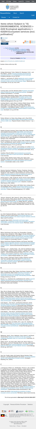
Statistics (30, 404)
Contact (28, 1)
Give (33, 1)
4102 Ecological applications (20, 50)
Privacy (18, 426)
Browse (3, 17)
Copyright (6, 404)
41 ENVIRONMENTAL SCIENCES (17, 49)
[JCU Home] (12, 6)
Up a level (4, 38)
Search (22, 13)
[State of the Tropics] (30, 411)
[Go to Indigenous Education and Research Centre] (2, 415)
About (15, 13)
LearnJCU (21, 1)
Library (15, 1)
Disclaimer (24, 426)
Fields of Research (10, 48)
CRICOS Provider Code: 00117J (18, 422)
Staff (3, 1)
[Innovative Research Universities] (11, 411)
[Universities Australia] (20, 411)
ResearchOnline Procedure (18, 404)
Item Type (23, 58)
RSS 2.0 (27, 42)
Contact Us (16, 17)
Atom (27, 41)
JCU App (8, 1)
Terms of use (12, 426)
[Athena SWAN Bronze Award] (4, 411)
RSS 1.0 (33, 41)
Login (33, 15)
